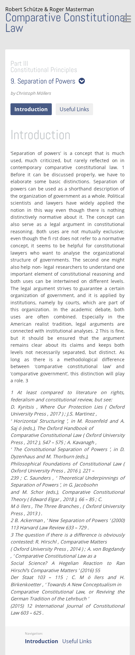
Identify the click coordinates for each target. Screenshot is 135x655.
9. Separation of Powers (44, 81)
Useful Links (74, 109)
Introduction (31, 109)
